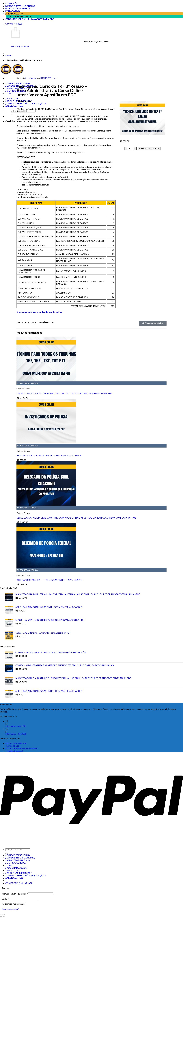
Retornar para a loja (20, 46)
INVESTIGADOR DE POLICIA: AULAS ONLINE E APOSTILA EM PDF (48, 455)
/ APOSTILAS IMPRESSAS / (18, 873)
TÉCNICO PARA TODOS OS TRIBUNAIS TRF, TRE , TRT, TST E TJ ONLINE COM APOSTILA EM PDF (64, 393)
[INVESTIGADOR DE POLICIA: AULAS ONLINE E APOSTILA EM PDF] (46, 442)
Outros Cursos (30, 78)
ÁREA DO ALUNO (14, 13)
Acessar (20, 904)
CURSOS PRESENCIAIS (21, 16)
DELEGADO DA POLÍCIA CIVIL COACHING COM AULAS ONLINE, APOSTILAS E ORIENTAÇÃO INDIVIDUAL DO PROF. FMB (76, 517)
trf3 (55, 78)
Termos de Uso (12, 745)
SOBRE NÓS (11, 3)
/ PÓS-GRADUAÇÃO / (16, 868)
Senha (5, 898)
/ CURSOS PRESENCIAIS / (17, 855)
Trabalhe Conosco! (14, 751)
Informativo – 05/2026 (15, 733)
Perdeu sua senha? (10, 909)
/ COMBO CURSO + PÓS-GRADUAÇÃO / (25, 875)
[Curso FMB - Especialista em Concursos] (12, 74)
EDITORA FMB (12, 11)
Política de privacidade (15, 743)
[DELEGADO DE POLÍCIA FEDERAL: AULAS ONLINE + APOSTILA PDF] (46, 567)
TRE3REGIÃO (45, 78)
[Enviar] (6, 853)
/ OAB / (9, 865)
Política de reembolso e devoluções (21, 748)
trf (52, 78)
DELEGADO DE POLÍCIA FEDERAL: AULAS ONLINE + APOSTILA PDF (49, 580)
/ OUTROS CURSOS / (15, 862)
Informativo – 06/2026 (15, 726)
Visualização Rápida (27, 383)
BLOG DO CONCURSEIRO (18, 8)
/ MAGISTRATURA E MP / (17, 860)
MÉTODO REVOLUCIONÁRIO (20, 6)
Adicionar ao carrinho (149, 148)
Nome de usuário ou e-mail (15, 893)
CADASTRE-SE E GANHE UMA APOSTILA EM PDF (29, 19)
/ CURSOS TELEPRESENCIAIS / (20, 857)
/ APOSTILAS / (12, 870)
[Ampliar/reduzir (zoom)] (4, 914)
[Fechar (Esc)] (1, 914)
